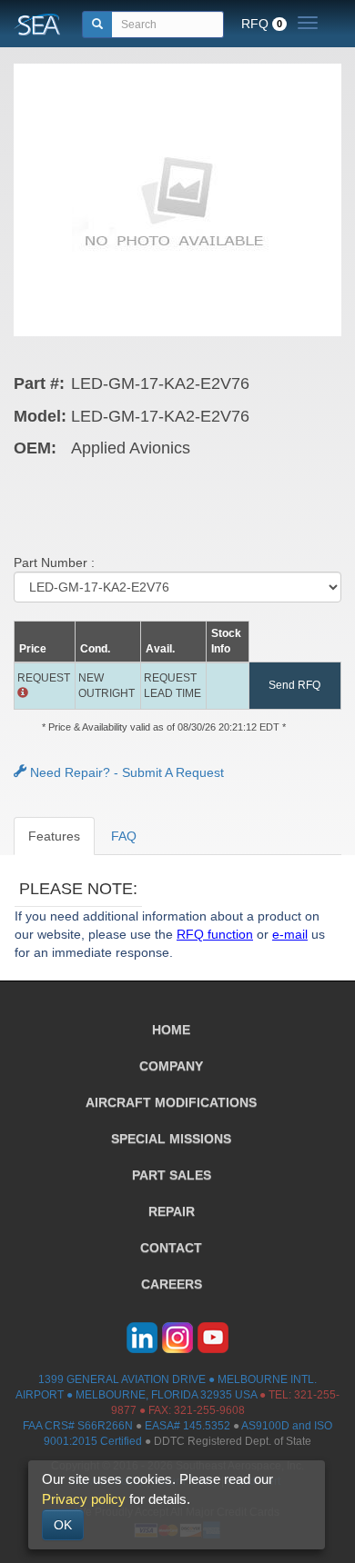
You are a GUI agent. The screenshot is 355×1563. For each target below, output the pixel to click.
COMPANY (171, 1066)
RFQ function (215, 934)
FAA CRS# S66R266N (78, 1425)
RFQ (261, 23)
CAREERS (171, 1284)
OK (63, 1525)
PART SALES (171, 1175)
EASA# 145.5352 (187, 1425)
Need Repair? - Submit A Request (125, 772)
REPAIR (171, 1211)
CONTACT (171, 1247)
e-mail (290, 934)
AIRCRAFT (171, 1102)
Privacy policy (84, 1499)
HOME (171, 1029)
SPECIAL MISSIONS (171, 1138)
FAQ (124, 836)
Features (54, 836)
